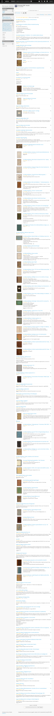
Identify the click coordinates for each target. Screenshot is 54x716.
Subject (4, 37)
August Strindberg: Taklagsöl (21, 400)
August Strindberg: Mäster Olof (22, 118)
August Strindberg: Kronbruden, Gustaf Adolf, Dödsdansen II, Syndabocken (31, 611)
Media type (5, 46)
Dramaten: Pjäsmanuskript (21, 137)
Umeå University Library (6, 24)
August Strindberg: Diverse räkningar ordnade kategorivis (27, 699)
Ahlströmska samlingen (20, 600)
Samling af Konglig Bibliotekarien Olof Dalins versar (33, 144)
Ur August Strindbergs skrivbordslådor (24, 659)
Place (4, 36)
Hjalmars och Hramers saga (28, 86)
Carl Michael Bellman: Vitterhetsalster (30, 487)
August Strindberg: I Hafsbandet (22, 389)
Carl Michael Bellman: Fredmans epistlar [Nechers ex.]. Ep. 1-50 (35, 524)
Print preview (18, 12)
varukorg (39, 1)
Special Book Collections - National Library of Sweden (10, 25)
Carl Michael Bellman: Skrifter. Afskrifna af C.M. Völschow (27, 456)
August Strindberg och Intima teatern (8, 18)
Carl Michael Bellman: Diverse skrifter (30, 253)
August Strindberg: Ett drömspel (29, 98)
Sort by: (46, 14)
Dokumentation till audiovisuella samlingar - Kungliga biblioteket (12, 30)
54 (38, 707)
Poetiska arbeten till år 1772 (28, 365)
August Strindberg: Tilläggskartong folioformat (25, 665)
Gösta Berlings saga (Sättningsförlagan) (31, 480)
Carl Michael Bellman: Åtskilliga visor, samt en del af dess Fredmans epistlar (38, 449)
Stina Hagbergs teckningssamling (22, 597)
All (2, 15)
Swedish (3, 11)
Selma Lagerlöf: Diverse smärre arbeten (24, 475)
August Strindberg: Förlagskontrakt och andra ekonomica (27, 632)
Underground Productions (21, 553)
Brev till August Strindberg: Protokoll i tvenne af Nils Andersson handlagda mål (31, 654)
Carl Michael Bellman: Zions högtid (30, 262)
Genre (4, 39)
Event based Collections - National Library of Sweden (10, 29)
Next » (41, 707)
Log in (51, 1)
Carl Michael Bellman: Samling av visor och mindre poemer (34, 334)
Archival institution (7, 20)
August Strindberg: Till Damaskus (22, 106)
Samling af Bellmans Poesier (28, 517)
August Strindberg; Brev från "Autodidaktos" (25, 678)
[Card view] (24, 13)
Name (4, 34)
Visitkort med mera (20, 683)
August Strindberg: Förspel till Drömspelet (24, 93)
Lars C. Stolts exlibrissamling (21, 590)
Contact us (4, 713)
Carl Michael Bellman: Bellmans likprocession (25, 232)
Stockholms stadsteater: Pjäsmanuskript (24, 130)
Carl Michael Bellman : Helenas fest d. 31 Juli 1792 (33, 310)
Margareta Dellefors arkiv (6, 17)
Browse (13, 1)
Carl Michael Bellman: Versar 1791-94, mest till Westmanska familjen (36, 269)
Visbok (24, 60)
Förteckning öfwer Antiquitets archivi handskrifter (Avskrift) (35, 560)
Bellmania (18, 421)
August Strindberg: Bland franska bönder (24, 384)
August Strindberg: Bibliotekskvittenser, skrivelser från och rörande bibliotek (31, 688)
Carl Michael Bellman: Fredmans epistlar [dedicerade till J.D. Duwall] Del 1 (37, 349)
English (3, 12)
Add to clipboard (50, 19)
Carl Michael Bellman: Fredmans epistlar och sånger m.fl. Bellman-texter (37, 326)
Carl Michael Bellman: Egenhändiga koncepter (32, 509)
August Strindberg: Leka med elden (23, 125)
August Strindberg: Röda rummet (29, 413)
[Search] (31, 1)
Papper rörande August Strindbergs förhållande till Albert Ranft (28, 639)
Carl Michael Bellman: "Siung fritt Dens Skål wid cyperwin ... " (35, 174)
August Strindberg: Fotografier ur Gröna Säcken (25, 617)
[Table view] (26, 13)
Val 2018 (17, 539)
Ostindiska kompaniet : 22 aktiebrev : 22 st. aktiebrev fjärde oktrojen (29, 35)
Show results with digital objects (34, 17)
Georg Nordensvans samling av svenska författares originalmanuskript (30, 67)
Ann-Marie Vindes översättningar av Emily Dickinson (26, 19)
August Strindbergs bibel (21, 406)
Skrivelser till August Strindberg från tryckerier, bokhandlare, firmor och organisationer (33, 627)
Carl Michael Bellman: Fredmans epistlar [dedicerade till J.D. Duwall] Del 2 (37, 341)
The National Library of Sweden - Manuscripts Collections (11, 23)
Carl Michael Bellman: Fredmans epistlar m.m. (32, 318)
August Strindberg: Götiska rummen (23, 544)
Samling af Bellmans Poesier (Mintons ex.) (31, 496)
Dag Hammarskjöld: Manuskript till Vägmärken (25, 503)
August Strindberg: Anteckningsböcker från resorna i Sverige (28, 606)
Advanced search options (33, 10)
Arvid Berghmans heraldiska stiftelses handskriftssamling (27, 24)
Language (44, 1)
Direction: (38, 14)
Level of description (7, 41)
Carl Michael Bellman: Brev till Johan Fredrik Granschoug (34, 198)
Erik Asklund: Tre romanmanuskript (23, 77)
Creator (4, 32)
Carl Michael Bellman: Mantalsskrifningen (31, 245)
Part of (4, 14)
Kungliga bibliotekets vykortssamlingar (23, 45)
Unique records (4, 9)
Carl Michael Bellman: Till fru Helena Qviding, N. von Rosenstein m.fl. (36, 286)
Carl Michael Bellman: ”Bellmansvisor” (23, 356)
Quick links (47, 1)
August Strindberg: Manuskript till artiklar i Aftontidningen (27, 649)
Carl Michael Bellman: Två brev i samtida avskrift (32, 190)
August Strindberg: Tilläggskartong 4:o (23, 671)
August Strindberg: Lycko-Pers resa (23, 532)
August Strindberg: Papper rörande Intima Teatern (26, 644)
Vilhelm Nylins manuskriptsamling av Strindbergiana (26, 393)
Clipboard (42, 1)
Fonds (3, 43)
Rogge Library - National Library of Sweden (9, 28)
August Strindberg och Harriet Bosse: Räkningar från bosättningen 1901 (30, 693)
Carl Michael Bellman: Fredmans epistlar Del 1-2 (25, 372)
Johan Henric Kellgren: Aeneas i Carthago (31, 110)
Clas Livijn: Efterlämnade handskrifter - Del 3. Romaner (34, 460)
